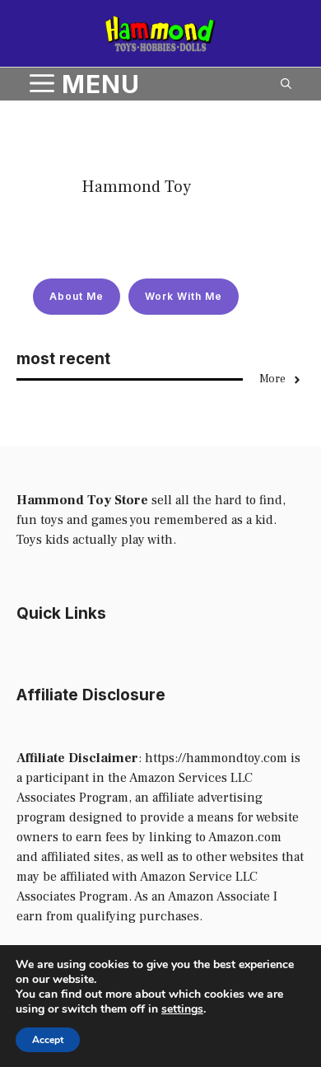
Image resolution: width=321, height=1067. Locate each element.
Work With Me (183, 296)
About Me (76, 296)
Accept (47, 1039)
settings (182, 1009)
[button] (286, 84)
